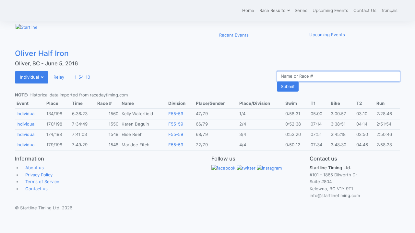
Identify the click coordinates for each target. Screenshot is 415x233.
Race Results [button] (273, 10)
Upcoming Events (330, 10)
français (389, 10)
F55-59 (175, 113)
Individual (26, 113)
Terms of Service (42, 181)
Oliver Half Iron (42, 53)
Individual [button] (30, 77)
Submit (288, 86)
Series (301, 10)
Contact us (36, 188)
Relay (58, 77)
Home (248, 10)
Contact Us (364, 10)
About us (34, 167)
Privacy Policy (39, 174)
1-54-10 (82, 77)
